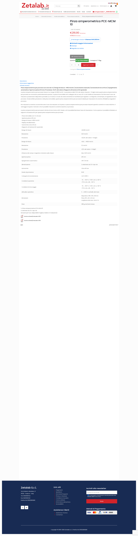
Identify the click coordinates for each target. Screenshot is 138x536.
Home (37, 16)
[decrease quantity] (71, 65)
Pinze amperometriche (73, 16)
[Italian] (113, 3)
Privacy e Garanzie (61, 496)
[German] (111, 3)
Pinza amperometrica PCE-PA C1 (69, 424)
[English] (108, 3)
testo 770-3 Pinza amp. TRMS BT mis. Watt (69, 251)
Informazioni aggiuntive (27, 83)
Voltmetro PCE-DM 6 (69, 350)
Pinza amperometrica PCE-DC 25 (69, 325)
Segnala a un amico (77, 48)
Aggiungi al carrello (88, 65)
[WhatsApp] (117, 12)
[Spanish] (117, 3)
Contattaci (59, 515)
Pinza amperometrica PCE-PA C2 (69, 449)
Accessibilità (59, 504)
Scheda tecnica (78, 56)
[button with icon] (22, 507)
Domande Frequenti (62, 494)
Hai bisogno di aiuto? (85, 39)
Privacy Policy (97, 496)
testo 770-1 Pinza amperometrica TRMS (69, 474)
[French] (110, 3)
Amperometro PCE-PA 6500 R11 (69, 400)
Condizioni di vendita (62, 498)
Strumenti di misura (46, 16)
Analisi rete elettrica (59, 16)
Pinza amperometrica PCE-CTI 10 (69, 301)
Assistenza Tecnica (61, 513)
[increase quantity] (78, 65)
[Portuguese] (114, 3)
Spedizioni (59, 492)
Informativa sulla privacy (63, 502)
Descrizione (23, 81)
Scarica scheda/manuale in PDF (32, 216)
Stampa (74, 46)
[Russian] (116, 3)
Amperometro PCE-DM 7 (69, 375)
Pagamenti (59, 490)
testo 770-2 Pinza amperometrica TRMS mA (69, 276)
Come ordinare (60, 500)
